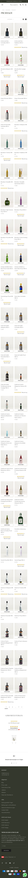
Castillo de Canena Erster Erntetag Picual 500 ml (7, 500)
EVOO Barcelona (5, 822)
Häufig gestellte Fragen (7, 802)
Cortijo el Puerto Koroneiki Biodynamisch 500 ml (7, 696)
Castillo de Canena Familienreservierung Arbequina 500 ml (19, 501)
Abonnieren (6, 850)
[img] (14, 721)
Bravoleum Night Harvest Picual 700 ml (7, 210)
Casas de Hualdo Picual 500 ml (20, 355)
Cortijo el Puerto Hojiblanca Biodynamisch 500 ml (20, 670)
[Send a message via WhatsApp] (25, 875)
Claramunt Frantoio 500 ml (20, 588)
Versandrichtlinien (5, 812)
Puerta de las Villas (6, 787)
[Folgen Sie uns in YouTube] (10, 863)
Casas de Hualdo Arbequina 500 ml (5, 326)
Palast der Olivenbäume (7, 795)
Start (3, 10)
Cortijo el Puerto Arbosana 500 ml (20, 642)
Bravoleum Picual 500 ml (20, 210)
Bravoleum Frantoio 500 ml (6, 153)
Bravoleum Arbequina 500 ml (20, 125)
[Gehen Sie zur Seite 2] (21, 707)
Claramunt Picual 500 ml (20, 615)
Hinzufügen (8, 37)
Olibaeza (3, 792)
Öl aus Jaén (4, 785)
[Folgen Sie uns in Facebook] (2, 863)
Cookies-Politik (4, 810)
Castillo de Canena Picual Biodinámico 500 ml (7, 469)
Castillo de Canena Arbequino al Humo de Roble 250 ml (6, 443)
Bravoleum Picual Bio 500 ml (7, 238)
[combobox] (8, 857)
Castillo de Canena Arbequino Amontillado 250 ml (19, 443)
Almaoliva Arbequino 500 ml (7, 69)
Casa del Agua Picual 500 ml (7, 297)
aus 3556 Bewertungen (14, 723)
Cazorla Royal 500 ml (19, 560)
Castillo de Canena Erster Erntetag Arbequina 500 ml (20, 470)
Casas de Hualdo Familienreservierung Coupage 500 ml (6, 386)
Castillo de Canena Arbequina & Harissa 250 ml (20, 386)
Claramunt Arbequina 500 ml (7, 588)
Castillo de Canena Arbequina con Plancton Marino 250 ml (20, 415)
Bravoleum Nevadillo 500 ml (7, 182)
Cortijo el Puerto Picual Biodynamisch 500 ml (19, 696)
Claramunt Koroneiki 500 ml (7, 616)
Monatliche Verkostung (20, 529)
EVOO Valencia (5, 825)
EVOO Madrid (4, 820)
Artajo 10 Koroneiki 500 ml (20, 98)
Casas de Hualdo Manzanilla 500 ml (5, 355)
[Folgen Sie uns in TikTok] (14, 863)
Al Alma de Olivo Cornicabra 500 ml (5, 41)
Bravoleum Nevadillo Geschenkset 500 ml (19, 182)
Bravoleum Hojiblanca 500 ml (20, 153)
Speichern (8, 10)
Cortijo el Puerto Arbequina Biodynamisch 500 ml (7, 643)
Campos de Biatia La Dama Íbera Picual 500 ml (20, 267)
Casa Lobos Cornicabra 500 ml (19, 297)
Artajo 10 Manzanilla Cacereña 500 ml (5, 125)
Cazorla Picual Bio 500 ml (7, 560)
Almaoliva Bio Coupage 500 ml (20, 69)
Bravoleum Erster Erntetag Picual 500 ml (20, 238)
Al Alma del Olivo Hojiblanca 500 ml (18, 41)
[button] (17, 47)
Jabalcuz (3, 790)
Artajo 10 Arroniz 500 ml (6, 98)
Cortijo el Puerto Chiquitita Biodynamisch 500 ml (7, 669)
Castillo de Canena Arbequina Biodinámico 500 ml (6, 415)
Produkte (14, 10)
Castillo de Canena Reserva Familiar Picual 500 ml (6, 530)
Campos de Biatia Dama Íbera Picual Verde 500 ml (7, 267)
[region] (14, 757)
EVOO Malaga (4, 827)
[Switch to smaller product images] (26, 19)
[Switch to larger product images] (23, 19)
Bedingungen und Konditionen (8, 805)
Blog (2, 782)
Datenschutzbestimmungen (8, 807)
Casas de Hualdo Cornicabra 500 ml (18, 326)
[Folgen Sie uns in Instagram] (6, 863)
